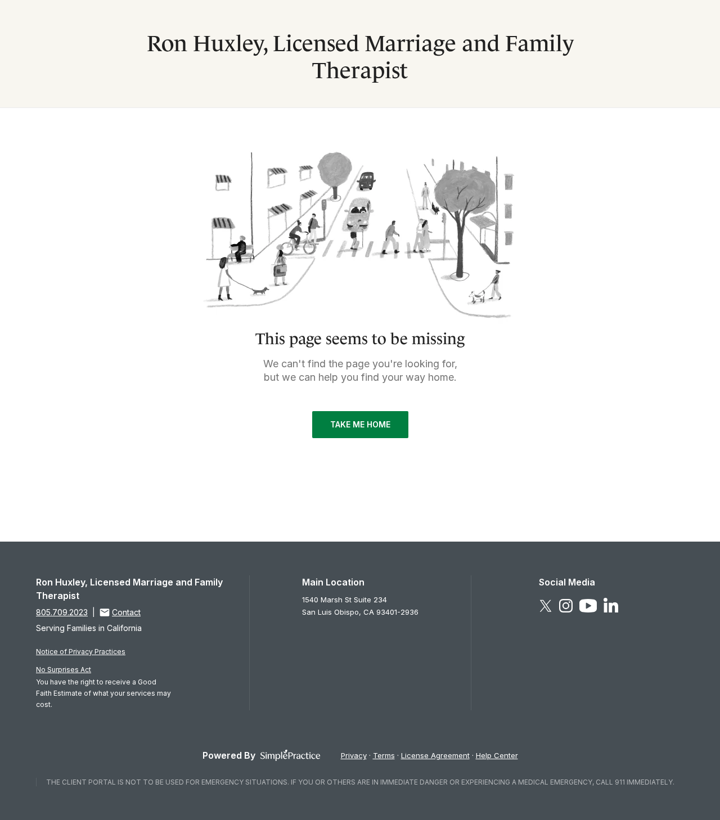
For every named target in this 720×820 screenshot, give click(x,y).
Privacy (354, 755)
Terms (384, 755)
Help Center (497, 755)
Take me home (360, 424)
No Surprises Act (63, 669)
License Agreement (435, 755)
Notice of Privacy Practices (80, 651)
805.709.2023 (62, 612)
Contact (126, 612)
